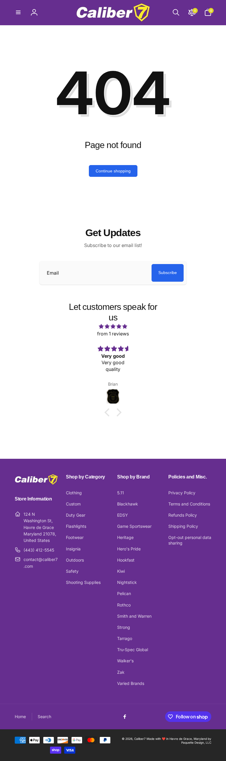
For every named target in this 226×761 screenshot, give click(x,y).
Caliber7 (140, 738)
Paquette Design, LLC (196, 742)
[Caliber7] (36, 483)
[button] (18, 12)
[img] (113, 326)
